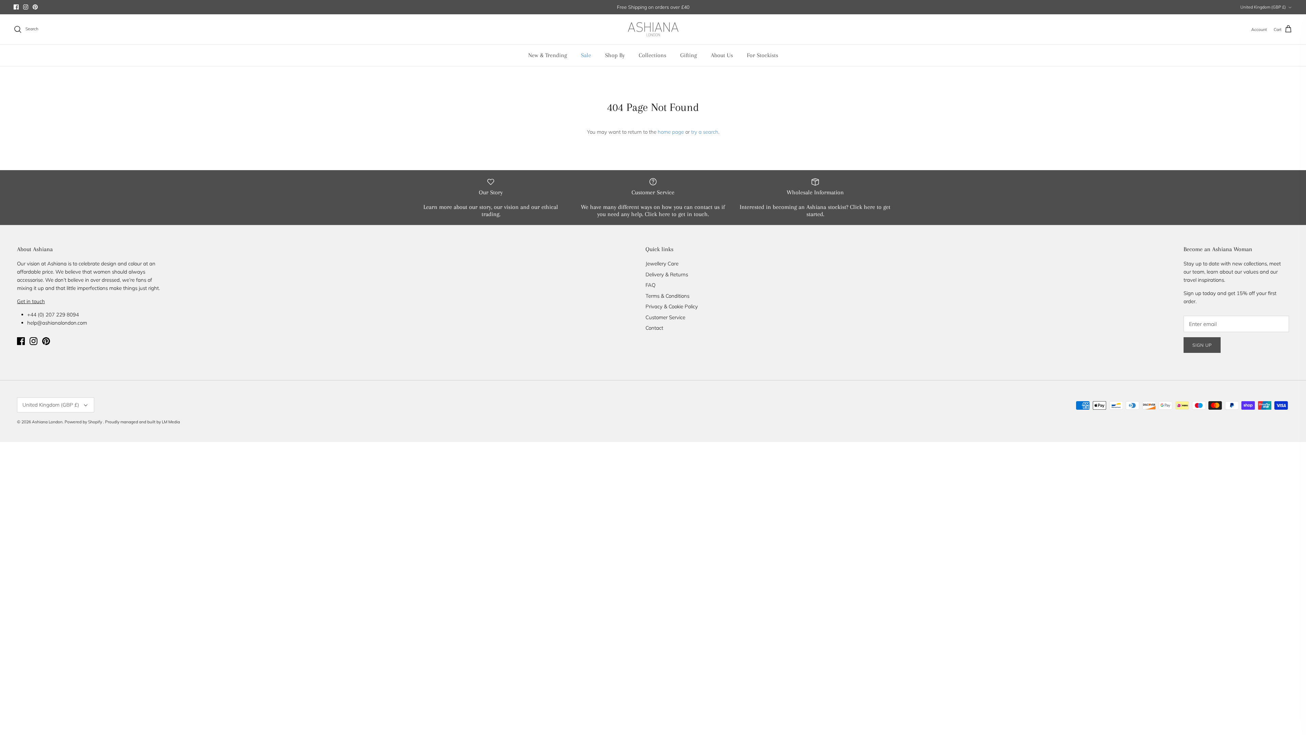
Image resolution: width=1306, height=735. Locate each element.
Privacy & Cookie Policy (672, 306)
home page (671, 132)
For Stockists (762, 55)
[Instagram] (25, 7)
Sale (586, 55)
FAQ (650, 285)
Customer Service (665, 317)
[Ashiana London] (653, 29)
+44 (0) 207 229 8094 (53, 314)
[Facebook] (16, 7)
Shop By (615, 55)
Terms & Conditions (667, 296)
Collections (652, 55)
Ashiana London (47, 421)
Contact (654, 328)
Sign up (1202, 345)
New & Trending (547, 55)
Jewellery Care (662, 263)
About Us (722, 55)
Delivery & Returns (667, 274)
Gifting (688, 55)
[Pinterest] (35, 7)
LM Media (171, 421)
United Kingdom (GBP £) (1263, 7)
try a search (704, 132)
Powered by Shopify (83, 421)
